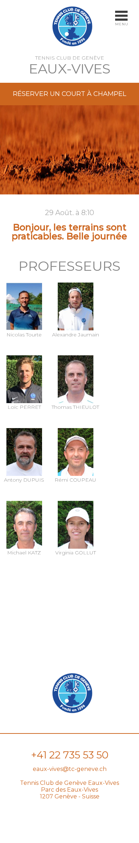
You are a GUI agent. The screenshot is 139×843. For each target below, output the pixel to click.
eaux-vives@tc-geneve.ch (70, 769)
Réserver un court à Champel (69, 94)
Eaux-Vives (69, 68)
